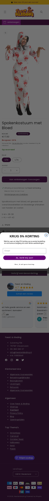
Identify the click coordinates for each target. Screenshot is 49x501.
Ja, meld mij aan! (24, 258)
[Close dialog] (46, 235)
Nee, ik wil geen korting (24, 264)
